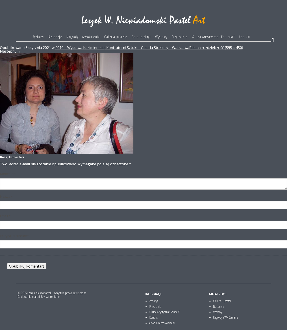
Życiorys (38, 36)
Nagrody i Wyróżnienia (83, 36)
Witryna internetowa (14, 236)
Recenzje (55, 36)
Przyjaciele (180, 36)
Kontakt (244, 36)
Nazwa (6, 196)
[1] (66, 103)
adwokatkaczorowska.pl (162, 323)
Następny (10, 51)
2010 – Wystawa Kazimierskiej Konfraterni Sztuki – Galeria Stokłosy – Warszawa (122, 47)
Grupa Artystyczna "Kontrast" (213, 36)
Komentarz (8, 174)
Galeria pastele (115, 36)
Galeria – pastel (222, 301)
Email (5, 216)
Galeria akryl (141, 36)
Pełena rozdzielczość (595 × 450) (216, 47)
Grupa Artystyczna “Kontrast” (164, 312)
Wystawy (161, 36)
